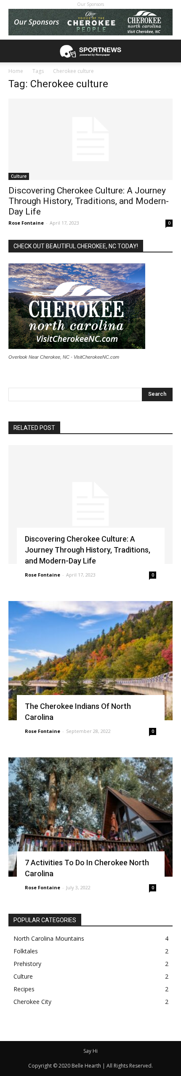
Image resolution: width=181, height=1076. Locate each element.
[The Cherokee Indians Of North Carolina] (90, 660)
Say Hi (90, 1051)
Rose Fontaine (26, 223)
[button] (169, 51)
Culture (19, 176)
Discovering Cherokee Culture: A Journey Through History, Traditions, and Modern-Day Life (88, 201)
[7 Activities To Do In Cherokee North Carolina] (90, 817)
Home (15, 71)
